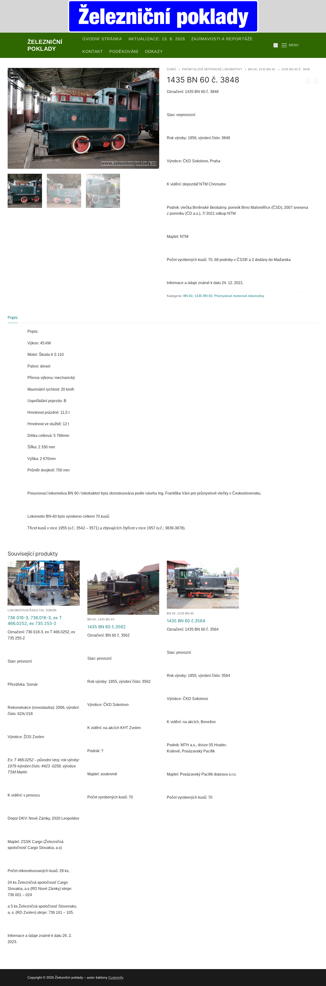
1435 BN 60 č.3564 (186, 620)
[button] (151, 76)
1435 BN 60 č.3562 (106, 626)
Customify (115, 977)
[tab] (13, 317)
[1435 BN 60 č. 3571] (308, 81)
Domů (171, 69)
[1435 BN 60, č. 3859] (316, 81)
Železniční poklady (44, 45)
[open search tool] (275, 45)
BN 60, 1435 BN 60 (261, 69)
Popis (13, 317)
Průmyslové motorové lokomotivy (212, 69)
